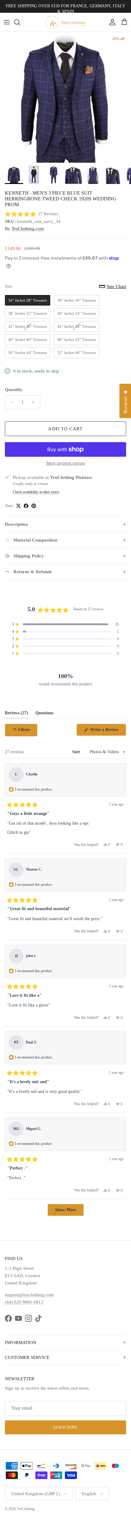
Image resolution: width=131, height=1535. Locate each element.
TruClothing (25, 1509)
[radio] (27, 300)
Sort (76, 752)
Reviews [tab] (16, 714)
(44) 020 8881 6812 (24, 1302)
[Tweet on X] (18, 506)
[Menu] (6, 22)
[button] (31, 214)
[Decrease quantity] (10, 402)
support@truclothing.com (29, 1294)
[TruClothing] (65, 22)
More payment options (65, 463)
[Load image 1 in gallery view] (65, 97)
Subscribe (65, 1427)
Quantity (14, 389)
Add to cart (65, 428)
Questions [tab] (44, 714)
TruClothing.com (28, 228)
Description (16, 524)
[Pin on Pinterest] (33, 506)
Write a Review (107, 731)
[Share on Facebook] (26, 506)
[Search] (20, 22)
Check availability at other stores (36, 492)
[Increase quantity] (34, 402)
